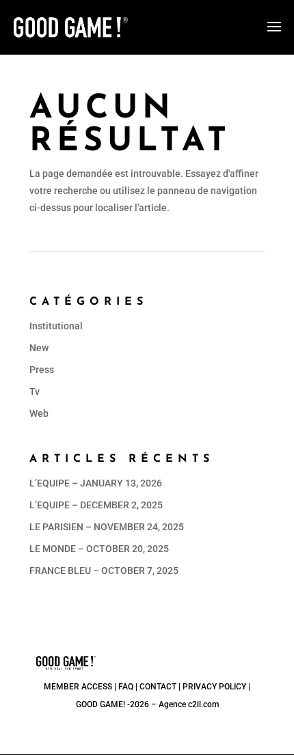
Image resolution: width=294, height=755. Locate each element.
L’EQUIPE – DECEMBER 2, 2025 (96, 504)
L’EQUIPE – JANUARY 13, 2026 (95, 483)
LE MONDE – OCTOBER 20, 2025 (99, 548)
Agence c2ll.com (189, 704)
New (39, 347)
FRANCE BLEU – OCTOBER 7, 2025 (103, 570)
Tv (34, 391)
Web (39, 413)
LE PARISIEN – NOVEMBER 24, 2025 (106, 526)
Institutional (56, 325)
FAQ (125, 686)
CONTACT (157, 686)
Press (41, 369)
